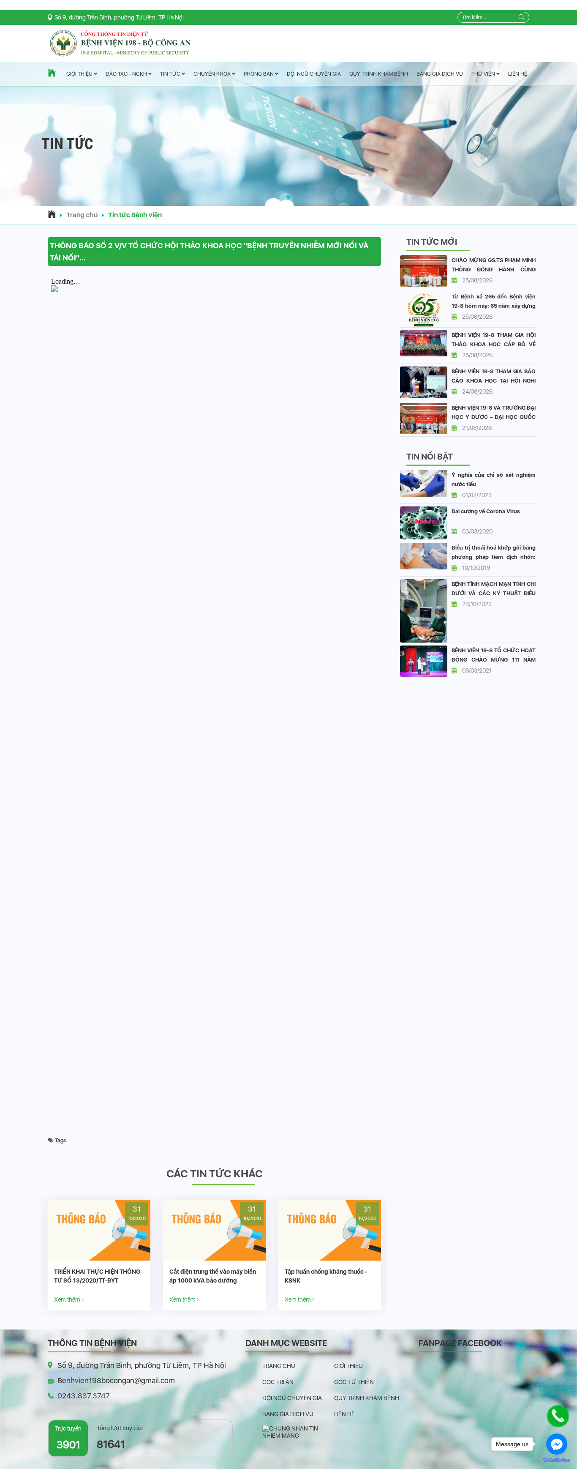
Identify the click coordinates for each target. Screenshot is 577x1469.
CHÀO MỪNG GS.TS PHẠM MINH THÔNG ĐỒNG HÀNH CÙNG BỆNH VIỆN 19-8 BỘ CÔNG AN (494, 269)
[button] (288, 197)
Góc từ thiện (354, 1382)
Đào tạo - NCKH (127, 74)
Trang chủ (82, 215)
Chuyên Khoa (212, 74)
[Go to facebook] (556, 1444)
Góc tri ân (278, 1382)
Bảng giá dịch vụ (439, 74)
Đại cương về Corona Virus (486, 511)
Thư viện (483, 74)
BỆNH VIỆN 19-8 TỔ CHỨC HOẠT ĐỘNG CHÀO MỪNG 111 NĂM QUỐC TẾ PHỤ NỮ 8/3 (494, 659)
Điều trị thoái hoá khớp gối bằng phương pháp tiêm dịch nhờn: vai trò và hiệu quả (494, 556)
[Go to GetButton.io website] (556, 1460)
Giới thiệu (80, 74)
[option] (99, 1255)
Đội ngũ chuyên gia (314, 74)
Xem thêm (68, 1299)
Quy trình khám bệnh (378, 74)
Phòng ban (259, 74)
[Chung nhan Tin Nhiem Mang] (298, 1431)
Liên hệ (517, 74)
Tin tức (171, 74)
